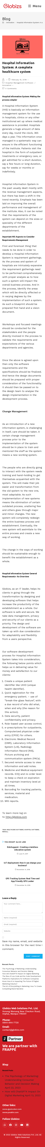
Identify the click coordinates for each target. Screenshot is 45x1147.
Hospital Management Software (19, 83)
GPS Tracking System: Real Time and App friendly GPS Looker (22, 879)
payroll (5, 832)
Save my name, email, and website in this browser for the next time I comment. (22, 945)
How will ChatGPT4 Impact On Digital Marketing (20, 974)
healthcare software (15, 830)
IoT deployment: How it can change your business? (22, 864)
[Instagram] (16, 1125)
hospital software (31, 830)
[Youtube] (21, 1125)
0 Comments (11, 88)
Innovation (6, 85)
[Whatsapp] (4, 1125)
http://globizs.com (16, 816)
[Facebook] (10, 1125)
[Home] (3, 22)
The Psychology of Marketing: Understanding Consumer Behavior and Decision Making (22, 1080)
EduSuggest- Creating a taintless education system (22, 848)
